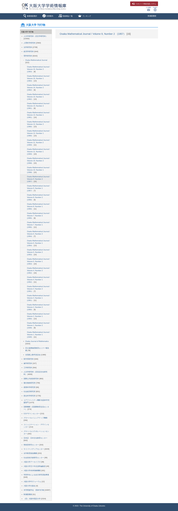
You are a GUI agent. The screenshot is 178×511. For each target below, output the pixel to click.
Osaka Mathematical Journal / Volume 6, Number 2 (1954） (38, 233)
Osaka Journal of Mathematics (37, 341)
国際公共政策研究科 (31, 379)
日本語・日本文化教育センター (35, 438)
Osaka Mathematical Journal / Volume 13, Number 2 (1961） (38, 105)
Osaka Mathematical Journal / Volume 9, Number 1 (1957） (38, 188)
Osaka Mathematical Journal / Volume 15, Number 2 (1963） (38, 69)
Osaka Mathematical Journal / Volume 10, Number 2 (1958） (38, 160)
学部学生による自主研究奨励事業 (36, 475)
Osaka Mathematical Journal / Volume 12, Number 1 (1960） (38, 133)
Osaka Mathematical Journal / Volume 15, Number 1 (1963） (38, 78)
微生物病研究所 (30, 383)
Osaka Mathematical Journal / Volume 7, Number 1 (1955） (38, 224)
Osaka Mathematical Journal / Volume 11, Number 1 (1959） (38, 151)
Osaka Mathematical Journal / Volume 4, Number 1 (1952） (38, 279)
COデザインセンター (32, 414)
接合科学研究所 (30, 396)
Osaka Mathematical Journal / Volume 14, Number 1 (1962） (38, 96)
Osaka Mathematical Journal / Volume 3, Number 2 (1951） (38, 288)
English (155, 7)
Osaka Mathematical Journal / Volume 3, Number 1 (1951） (38, 298)
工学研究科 (28, 368)
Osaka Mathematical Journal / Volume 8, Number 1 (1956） (38, 206)
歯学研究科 (28, 363)
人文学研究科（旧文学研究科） (35, 36)
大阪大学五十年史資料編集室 (35, 466)
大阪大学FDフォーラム (33, 481)
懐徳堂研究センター (31, 445)
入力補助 (148, 7)
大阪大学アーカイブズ (32, 462)
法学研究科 (28, 47)
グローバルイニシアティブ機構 (35, 418)
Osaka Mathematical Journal (36, 60)
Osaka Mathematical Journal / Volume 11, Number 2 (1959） (38, 142)
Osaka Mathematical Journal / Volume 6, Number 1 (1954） (38, 243)
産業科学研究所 (30, 387)
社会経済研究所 (30, 391)
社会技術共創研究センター (34, 458)
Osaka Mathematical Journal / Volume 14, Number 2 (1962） (38, 87)
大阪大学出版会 (30, 486)
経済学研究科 (29, 51)
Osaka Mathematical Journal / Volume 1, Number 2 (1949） (38, 325)
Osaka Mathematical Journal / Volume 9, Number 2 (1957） (38, 179)
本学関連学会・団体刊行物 (34, 490)
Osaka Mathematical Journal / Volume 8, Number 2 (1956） (38, 197)
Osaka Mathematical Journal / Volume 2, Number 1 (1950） (38, 316)
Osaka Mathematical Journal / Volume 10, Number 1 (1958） (38, 169)
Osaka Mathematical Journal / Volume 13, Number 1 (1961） (38, 115)
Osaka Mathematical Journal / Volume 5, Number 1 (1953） (38, 261)
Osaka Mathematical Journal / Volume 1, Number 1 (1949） (38, 334)
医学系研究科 (29, 359)
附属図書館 (152, 16)
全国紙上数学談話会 (33, 355)
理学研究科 (28, 56)
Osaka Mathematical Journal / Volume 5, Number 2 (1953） (38, 252)
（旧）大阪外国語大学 (32, 499)
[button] (29, 16)
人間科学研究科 (30, 43)
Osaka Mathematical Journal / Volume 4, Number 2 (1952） (38, 270)
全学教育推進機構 (31, 453)
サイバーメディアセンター (34, 449)
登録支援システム (146, 4)
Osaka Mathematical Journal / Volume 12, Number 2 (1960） (38, 124)
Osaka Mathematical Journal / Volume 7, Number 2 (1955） (38, 215)
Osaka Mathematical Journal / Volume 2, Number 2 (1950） (38, 307)
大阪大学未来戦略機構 (32, 470)
